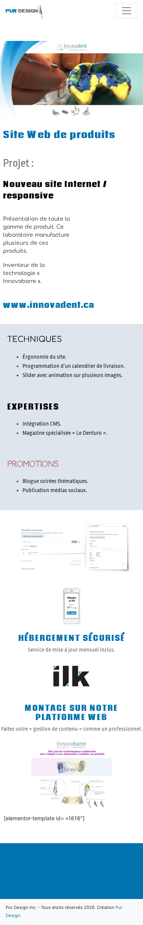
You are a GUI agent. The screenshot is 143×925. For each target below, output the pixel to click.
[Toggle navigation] (126, 10)
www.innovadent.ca (48, 305)
